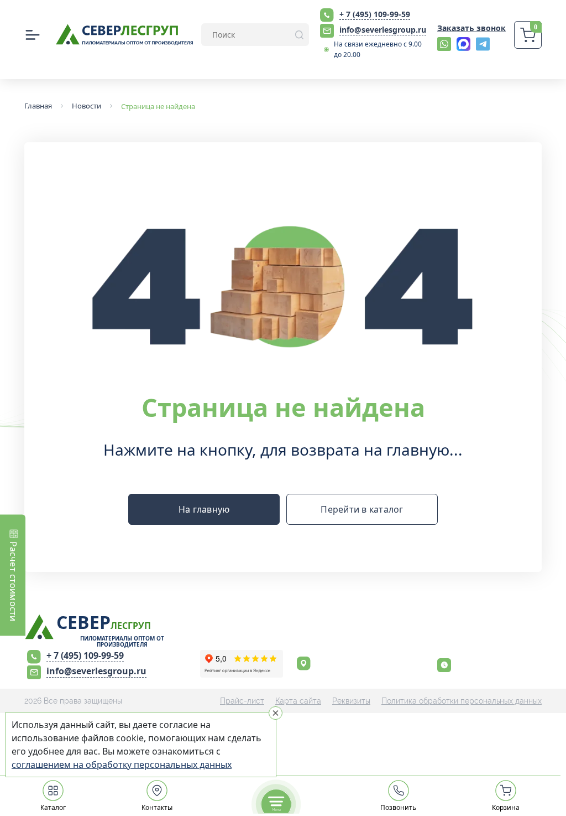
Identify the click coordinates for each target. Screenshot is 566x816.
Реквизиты (351, 700)
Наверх (543, 570)
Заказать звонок (471, 28)
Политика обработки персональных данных (461, 700)
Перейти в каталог (362, 509)
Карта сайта (298, 700)
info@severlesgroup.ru (382, 29)
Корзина (506, 807)
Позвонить (398, 807)
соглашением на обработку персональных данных (122, 764)
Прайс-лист (242, 700)
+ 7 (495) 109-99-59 (374, 14)
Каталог (53, 807)
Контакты (157, 807)
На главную (204, 509)
